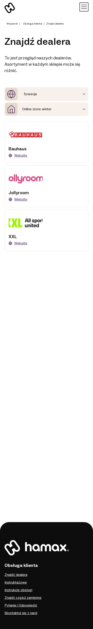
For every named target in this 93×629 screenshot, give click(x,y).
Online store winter (36, 109)
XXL (13, 237)
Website (20, 155)
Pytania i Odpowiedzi (21, 605)
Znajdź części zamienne (23, 597)
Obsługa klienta (32, 23)
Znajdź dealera (16, 575)
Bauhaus (18, 149)
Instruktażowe (16, 582)
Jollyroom (19, 193)
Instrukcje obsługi (18, 590)
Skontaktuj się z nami (21, 613)
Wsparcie (12, 23)
